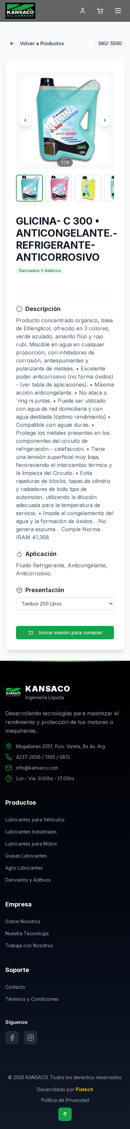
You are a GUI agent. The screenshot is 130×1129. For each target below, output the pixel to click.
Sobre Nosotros (22, 921)
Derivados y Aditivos (28, 880)
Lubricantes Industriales (31, 831)
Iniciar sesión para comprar (70, 632)
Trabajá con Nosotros (29, 945)
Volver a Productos (42, 43)
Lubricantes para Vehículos (35, 819)
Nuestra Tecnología (27, 933)
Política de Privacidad (65, 1100)
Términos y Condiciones (32, 999)
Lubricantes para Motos (31, 843)
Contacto (15, 987)
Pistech (84, 1089)
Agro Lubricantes (24, 868)
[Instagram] (30, 1037)
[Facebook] (12, 1037)
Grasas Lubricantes (26, 856)
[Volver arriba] (65, 1114)
